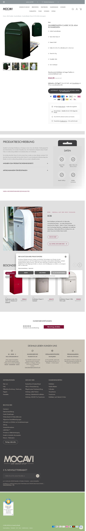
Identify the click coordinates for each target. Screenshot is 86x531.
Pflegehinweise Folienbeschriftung (34, 389)
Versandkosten (75, 83)
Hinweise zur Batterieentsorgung (11, 432)
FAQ (4, 386)
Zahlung (5, 425)
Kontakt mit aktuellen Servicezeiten (12, 435)
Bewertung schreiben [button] (54, 327)
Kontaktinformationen (25, 528)
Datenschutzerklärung (8, 412)
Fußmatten (51, 389)
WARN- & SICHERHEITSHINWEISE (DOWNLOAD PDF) (16, 191)
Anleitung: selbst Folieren (32, 392)
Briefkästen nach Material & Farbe (57, 397)
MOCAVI (6, 364)
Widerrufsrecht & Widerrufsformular (12, 417)
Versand (20, 528)
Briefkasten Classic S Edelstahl (37, 300)
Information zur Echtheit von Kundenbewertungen (15, 422)
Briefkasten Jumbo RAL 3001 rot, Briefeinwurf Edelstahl (11, 300)
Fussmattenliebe (12, 364)
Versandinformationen (8, 427)
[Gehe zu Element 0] (7, 66)
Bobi (49, 22)
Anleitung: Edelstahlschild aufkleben (34, 394)
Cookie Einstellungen (8, 414)
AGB (17, 528)
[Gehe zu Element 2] (15, 66)
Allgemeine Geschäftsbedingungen (12, 419)
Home (4, 16)
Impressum (6, 409)
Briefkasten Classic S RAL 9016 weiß (66, 300)
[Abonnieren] (37, 476)
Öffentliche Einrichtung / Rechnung (12, 389)
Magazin (5, 392)
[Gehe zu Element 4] (33, 66)
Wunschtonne (52, 392)
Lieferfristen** (6, 430)
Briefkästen (51, 384)
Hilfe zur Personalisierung (31, 386)
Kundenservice (63, 121)
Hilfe (13, 485)
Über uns (5, 384)
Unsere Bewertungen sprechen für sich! (32, 367)
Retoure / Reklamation (9, 438)
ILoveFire (17, 364)
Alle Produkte (10, 16)
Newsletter (5, 394)
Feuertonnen (52, 394)
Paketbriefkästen (53, 386)
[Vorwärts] (41, 43)
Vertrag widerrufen (10, 442)
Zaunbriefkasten (17, 16)
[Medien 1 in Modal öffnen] (24, 40)
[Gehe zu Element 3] (24, 66)
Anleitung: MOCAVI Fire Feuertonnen (35, 397)
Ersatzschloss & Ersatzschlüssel (33, 384)
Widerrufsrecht (61, 106)
